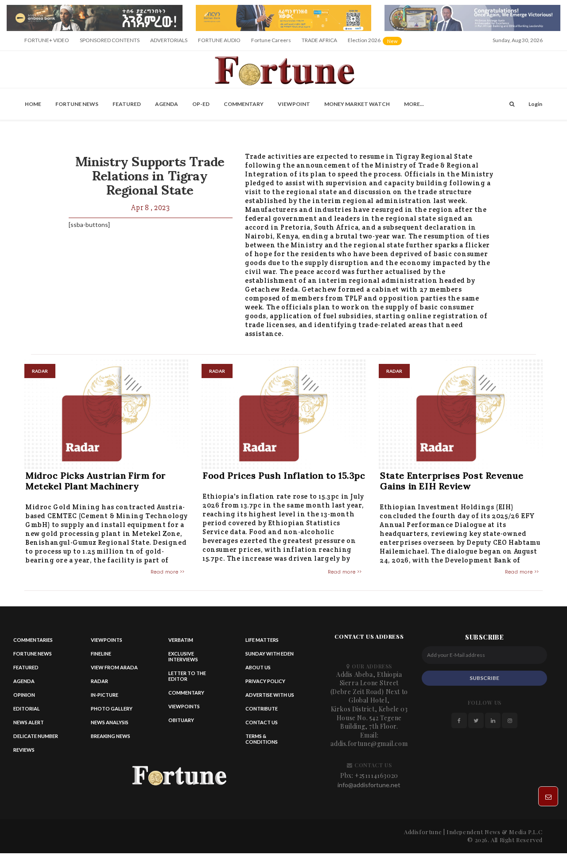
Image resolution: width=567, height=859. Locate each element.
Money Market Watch (357, 104)
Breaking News (110, 736)
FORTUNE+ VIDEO (46, 40)
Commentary (244, 104)
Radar (99, 681)
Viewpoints (106, 640)
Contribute (261, 708)
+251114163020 (376, 775)
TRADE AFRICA (319, 40)
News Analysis (109, 722)
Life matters (262, 640)
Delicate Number (35, 736)
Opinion (24, 695)
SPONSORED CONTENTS (110, 40)
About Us (258, 667)
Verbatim (180, 640)
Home (33, 104)
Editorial (26, 708)
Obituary (181, 720)
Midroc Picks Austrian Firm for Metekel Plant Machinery (96, 481)
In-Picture (104, 695)
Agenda (166, 104)
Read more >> (168, 571)
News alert (28, 722)
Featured (127, 104)
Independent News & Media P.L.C (495, 832)
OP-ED (201, 104)
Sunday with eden (269, 653)
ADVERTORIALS (168, 40)
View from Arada (114, 667)
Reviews (24, 750)
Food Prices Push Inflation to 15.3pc (284, 475)
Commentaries (33, 640)
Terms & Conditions (261, 739)
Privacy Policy (265, 681)
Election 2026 (375, 43)
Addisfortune (423, 832)
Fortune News (76, 104)
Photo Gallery (111, 708)
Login (535, 104)
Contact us (261, 722)
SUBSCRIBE (484, 678)
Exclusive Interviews (183, 656)
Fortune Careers (271, 40)
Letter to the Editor (187, 676)
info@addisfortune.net (369, 785)
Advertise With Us (269, 695)
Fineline (101, 653)
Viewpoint (294, 104)
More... (414, 104)
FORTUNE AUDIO (219, 40)
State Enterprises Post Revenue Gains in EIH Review (452, 481)
